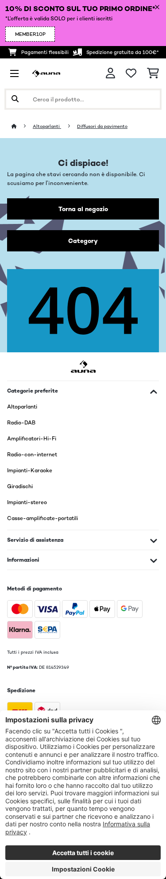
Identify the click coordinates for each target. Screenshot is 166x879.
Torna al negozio (83, 209)
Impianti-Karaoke (29, 470)
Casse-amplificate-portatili (42, 518)
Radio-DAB (21, 422)
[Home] (22, 126)
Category (83, 241)
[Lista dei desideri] (131, 73)
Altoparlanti (47, 126)
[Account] (110, 73)
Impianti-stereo (27, 502)
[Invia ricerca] (15, 99)
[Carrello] (153, 73)
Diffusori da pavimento (102, 126)
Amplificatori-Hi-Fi (31, 438)
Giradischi (20, 486)
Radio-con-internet (32, 454)
